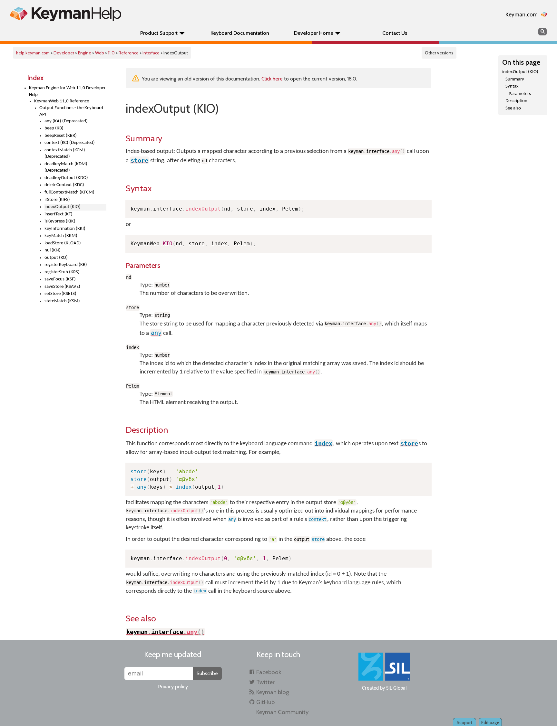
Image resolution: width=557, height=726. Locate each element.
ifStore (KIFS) (57, 199)
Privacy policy (173, 687)
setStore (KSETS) (60, 293)
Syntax (512, 86)
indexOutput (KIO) (520, 72)
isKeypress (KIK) (59, 221)
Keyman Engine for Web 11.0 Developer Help (67, 91)
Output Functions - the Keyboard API (71, 111)
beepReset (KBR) (60, 135)
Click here (272, 79)
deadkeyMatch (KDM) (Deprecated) (65, 167)
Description (516, 101)
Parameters (520, 93)
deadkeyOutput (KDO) (66, 177)
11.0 (112, 52)
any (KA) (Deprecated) (66, 121)
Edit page (490, 722)
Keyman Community (282, 712)
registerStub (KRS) (62, 272)
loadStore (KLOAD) (62, 243)
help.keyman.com (33, 52)
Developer (64, 52)
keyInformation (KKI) (64, 228)
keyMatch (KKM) (60, 235)
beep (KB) (54, 128)
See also (513, 108)
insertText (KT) (58, 214)
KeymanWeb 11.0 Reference (61, 101)
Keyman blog (272, 692)
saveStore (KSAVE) (62, 286)
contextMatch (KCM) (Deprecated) (64, 153)
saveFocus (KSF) (60, 279)
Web (100, 52)
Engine (85, 52)
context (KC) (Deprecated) (69, 142)
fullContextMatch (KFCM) (69, 192)
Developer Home (313, 33)
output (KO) (56, 257)
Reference (129, 52)
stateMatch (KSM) (62, 301)
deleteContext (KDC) (64, 185)
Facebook (268, 672)
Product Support (159, 33)
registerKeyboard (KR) (65, 264)
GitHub (265, 702)
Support (464, 722)
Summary (514, 79)
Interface (151, 52)
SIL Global (396, 688)
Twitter (265, 682)
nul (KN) (52, 250)
